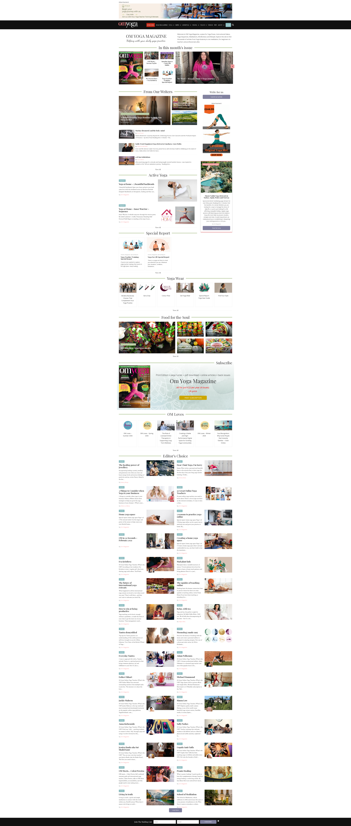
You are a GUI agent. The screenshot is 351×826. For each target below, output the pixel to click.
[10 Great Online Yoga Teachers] (218, 494)
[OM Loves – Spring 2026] (147, 425)
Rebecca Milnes (125, 506)
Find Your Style (223, 296)
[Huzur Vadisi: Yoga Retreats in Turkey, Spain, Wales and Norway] (216, 177)
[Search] (233, 25)
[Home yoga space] (160, 517)
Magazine (122, 180)
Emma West (182, 478)
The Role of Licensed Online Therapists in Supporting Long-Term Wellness (166, 438)
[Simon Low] (218, 703)
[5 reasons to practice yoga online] (218, 517)
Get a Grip (146, 296)
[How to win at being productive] (160, 612)
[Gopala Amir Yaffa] (218, 750)
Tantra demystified (128, 632)
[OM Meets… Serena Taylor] (151, 55)
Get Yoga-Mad (185, 296)
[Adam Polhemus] (218, 659)
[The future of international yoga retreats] (160, 586)
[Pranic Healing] (218, 774)
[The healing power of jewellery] (160, 468)
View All (158, 169)
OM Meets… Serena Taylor (152, 62)
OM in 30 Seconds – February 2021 (128, 539)
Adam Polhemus (184, 655)
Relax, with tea (184, 608)
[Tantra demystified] (160, 635)
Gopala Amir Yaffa (185, 747)
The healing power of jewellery (129, 466)
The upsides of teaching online (188, 584)
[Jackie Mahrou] (160, 703)
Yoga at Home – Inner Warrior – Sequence (134, 210)
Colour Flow (166, 296)
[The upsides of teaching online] (218, 586)
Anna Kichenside (127, 724)
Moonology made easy (187, 632)
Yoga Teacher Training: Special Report (167, 80)
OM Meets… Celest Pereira (131, 771)
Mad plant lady (184, 561)
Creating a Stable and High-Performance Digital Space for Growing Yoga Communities (185, 438)
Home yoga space (127, 514)
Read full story (216, 228)
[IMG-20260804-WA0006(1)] (175, 11)
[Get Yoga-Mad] (185, 287)
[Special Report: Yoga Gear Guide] (204, 287)
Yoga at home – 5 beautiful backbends (136, 184)
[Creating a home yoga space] (218, 541)
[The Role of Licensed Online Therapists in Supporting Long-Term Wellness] (166, 425)
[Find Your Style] (223, 287)
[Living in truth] (160, 797)
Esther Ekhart (125, 677)
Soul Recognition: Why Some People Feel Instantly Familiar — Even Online (223, 438)
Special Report (134, 254)
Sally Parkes (182, 724)
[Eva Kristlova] (160, 565)
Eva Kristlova (125, 561)
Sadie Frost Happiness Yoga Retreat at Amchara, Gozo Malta (158, 144)
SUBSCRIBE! (208, 822)
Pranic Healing (184, 771)
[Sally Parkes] (218, 727)
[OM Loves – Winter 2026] (204, 425)
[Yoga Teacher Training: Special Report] (167, 72)
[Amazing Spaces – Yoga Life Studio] (167, 55)
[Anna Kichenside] (160, 727)
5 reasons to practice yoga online (189, 515)
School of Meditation (187, 794)
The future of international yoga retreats (128, 585)
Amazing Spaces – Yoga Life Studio (167, 63)
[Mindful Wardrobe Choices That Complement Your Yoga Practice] (127, 287)
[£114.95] (216, 132)
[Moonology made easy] (218, 635)
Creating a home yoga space (187, 539)
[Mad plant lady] (218, 565)
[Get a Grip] (147, 287)
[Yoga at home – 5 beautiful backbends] (177, 190)
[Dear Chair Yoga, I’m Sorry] (218, 468)
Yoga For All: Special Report (158, 257)
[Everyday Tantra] (160, 659)
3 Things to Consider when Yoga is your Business (131, 492)
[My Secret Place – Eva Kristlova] (151, 72)
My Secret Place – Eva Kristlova (151, 79)
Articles (123, 254)
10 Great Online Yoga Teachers (187, 492)
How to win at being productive (128, 610)
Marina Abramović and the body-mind (150, 131)
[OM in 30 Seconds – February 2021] (160, 541)
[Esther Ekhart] (160, 680)
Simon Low (182, 700)
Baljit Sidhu (182, 621)
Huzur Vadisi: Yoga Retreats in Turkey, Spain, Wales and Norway (216, 197)
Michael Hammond (186, 677)
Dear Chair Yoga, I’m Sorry (189, 465)
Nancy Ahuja (124, 482)
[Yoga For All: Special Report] (158, 244)
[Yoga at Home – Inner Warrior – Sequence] (177, 215)
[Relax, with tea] (218, 612)
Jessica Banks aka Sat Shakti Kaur (129, 748)
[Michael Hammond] (218, 680)
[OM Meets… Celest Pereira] (160, 774)
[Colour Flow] (166, 287)
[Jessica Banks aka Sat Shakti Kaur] (160, 750)
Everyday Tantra (126, 655)
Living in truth (126, 794)
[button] (216, 97)
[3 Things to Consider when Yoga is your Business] (160, 494)
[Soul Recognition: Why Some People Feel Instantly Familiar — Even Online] (223, 425)
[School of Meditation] (218, 797)
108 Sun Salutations (142, 157)
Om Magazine (125, 195)
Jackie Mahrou (126, 700)
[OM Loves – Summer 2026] (127, 425)
